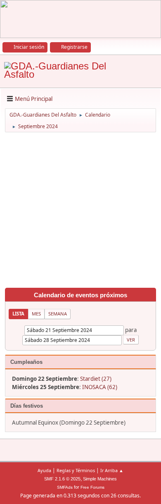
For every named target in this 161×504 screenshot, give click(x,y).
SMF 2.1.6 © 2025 (62, 478)
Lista (18, 314)
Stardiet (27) (95, 378)
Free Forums (92, 487)
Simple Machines (100, 478)
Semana (57, 314)
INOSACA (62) (99, 387)
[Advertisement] (80, 211)
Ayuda (44, 470)
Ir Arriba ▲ (111, 470)
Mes (36, 314)
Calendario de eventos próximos (80, 295)
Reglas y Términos (76, 470)
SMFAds (65, 487)
